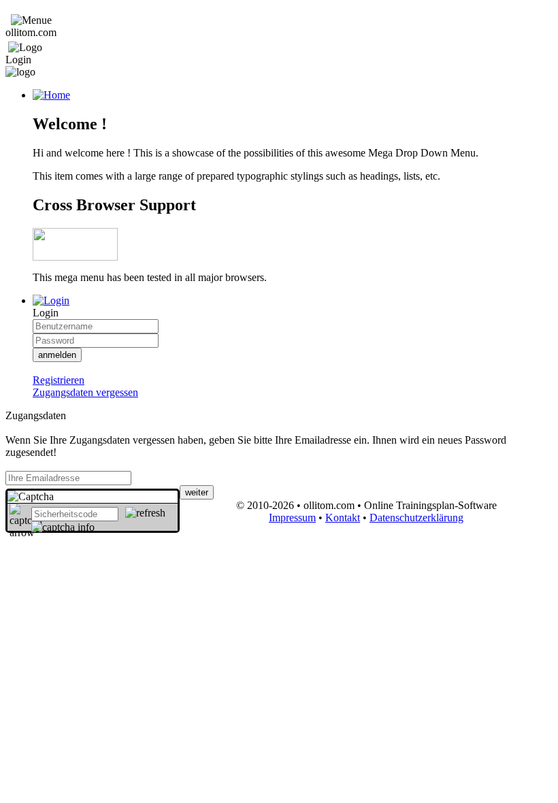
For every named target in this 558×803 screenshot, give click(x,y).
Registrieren (58, 380)
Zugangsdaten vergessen (85, 392)
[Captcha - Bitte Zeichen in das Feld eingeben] (30, 497)
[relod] (63, 527)
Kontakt (342, 517)
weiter (196, 492)
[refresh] (145, 513)
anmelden (57, 355)
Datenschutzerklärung (416, 517)
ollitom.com (30, 32)
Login (18, 59)
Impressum (292, 517)
